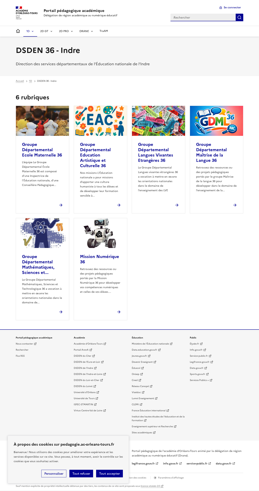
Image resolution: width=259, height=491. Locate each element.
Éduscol (136, 368)
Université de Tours (84, 398)
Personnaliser (53, 473)
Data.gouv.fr (196, 368)
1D (28, 31)
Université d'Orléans (85, 392)
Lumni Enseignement (143, 398)
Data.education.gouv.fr (144, 350)
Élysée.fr (194, 343)
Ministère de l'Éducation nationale (150, 343)
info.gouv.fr (170, 464)
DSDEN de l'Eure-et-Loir (87, 362)
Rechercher (239, 17)
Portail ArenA (81, 350)
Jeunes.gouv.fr (139, 356)
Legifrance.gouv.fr (200, 362)
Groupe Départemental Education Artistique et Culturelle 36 (95, 155)
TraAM (104, 31)
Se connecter (232, 7)
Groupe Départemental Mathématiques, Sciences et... (38, 264)
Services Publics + (199, 380)
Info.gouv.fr (196, 350)
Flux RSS (20, 356)
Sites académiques (142, 432)
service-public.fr (197, 464)
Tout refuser (81, 473)
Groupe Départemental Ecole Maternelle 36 (42, 149)
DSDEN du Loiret (83, 386)
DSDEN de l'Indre (83, 368)
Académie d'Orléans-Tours (88, 343)
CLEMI (135, 404)
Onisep (135, 374)
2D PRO (64, 31)
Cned (135, 380)
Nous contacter (24, 343)
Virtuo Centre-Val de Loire (88, 410)
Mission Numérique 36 (99, 259)
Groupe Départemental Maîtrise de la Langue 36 (211, 152)
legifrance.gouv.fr (143, 464)
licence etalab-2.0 (150, 486)
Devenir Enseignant (142, 362)
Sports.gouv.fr (197, 374)
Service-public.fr (199, 356)
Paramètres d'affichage (171, 477)
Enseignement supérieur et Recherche (152, 426)
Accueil (20, 81)
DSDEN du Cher (82, 356)
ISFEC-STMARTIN (83, 404)
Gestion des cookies (135, 477)
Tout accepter (109, 473)
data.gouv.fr (224, 464)
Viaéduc (136, 392)
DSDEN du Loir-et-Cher (86, 380)
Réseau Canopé (140, 386)
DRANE (84, 31)
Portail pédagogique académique (74, 10)
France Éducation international (149, 410)
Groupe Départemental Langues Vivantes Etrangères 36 (155, 152)
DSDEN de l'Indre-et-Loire (88, 374)
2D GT (44, 31)
